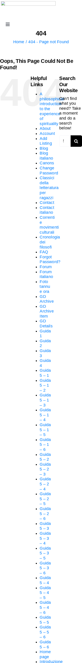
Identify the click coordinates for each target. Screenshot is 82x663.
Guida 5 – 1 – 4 (45, 415)
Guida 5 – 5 (45, 620)
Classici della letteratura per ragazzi (49, 188)
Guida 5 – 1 (45, 373)
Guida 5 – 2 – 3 (45, 469)
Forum (46, 267)
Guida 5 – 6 (45, 644)
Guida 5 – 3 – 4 (45, 538)
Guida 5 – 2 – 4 (45, 484)
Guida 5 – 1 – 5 (45, 429)
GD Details (46, 323)
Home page (45, 654)
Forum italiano (46, 274)
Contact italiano (47, 210)
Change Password (49, 170)
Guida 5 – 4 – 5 (45, 592)
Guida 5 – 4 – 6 (45, 607)
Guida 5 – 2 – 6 (45, 513)
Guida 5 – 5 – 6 (45, 632)
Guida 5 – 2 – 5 (45, 499)
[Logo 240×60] (28, 3)
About (45, 128)
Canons (47, 163)
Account (47, 133)
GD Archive (47, 299)
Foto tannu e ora (45, 286)
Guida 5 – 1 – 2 (45, 385)
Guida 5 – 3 (45, 526)
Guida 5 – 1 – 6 (45, 444)
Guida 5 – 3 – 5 (45, 553)
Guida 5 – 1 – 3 (45, 400)
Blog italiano (46, 155)
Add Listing (46, 141)
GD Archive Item (47, 311)
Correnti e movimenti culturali (49, 225)
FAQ (44, 252)
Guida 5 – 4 (45, 580)
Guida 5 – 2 (45, 457)
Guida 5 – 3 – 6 (45, 568)
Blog (44, 148)
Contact (47, 202)
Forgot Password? (50, 259)
